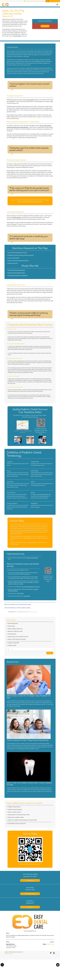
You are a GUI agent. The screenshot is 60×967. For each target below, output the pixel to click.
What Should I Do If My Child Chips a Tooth (18, 815)
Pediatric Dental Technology (15, 809)
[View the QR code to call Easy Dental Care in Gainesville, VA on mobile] (30, 861)
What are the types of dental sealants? (16, 273)
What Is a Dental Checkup (14, 812)
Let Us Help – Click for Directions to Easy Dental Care (22, 431)
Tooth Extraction (12, 634)
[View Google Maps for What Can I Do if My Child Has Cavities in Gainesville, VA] (22, 429)
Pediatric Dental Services (14, 807)
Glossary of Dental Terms (32, 558)
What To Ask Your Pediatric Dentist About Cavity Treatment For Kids (29, 784)
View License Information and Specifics (30, 587)
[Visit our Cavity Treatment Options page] (18, 443)
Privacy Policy (7, 953)
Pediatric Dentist (12, 645)
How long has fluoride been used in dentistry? (18, 275)
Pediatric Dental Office (13, 643)
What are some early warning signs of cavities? (18, 260)
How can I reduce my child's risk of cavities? (17, 252)
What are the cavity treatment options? (16, 270)
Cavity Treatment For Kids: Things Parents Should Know (28, 740)
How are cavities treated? (13, 258)
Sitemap (11, 953)
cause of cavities (30, 100)
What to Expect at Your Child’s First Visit (18, 636)
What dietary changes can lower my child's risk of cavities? (21, 255)
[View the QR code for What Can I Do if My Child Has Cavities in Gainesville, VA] (41, 426)
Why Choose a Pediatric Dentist (16, 817)
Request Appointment (30, 893)
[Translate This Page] (57, 964)
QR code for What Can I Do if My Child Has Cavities (17, 608)
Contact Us (30, 907)
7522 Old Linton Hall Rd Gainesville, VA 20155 (34, 1)
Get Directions (30, 880)
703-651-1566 (27, 538)
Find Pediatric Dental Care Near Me (17, 823)
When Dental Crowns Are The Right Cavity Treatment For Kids (28, 697)
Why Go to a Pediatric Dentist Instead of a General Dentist (22, 820)
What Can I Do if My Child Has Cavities (21, 604)
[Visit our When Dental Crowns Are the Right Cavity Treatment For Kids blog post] (29, 694)
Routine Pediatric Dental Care (15, 629)
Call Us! (54, 1)
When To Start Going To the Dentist (17, 639)
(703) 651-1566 (17, 36)
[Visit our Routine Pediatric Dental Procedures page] (42, 443)
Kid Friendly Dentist (13, 623)
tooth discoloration (16, 217)
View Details (20, 593)
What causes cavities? (13, 263)
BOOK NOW (45, 26)
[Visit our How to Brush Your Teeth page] (30, 443)
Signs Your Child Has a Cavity (15, 631)
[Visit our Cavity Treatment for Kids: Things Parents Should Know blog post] (29, 738)
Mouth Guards (11, 626)
